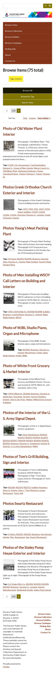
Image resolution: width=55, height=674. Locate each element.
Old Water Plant (10, 171)
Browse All (27, 90)
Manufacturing (9, 590)
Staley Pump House (42, 590)
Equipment (35, 443)
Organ (39, 352)
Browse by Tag (27, 96)
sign (27, 537)
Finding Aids (10, 49)
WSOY (19, 317)
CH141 (42, 212)
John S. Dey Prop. (17, 399)
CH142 (6, 215)
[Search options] (45, 6)
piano (45, 352)
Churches (21, 215)
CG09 (10, 165)
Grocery (26, 396)
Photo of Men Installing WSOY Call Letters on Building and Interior (26, 281)
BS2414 (36, 437)
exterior (40, 215)
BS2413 (29, 437)
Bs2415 (44, 437)
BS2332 (27, 534)
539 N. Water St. (15, 393)
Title (25, 118)
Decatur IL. (8, 168)
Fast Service (46, 534)
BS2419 (29, 440)
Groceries (17, 396)
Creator (32, 118)
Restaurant (8, 493)
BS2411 (43, 434)
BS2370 (19, 487)
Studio (18, 355)
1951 (36, 209)
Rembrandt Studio (25, 590)
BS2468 (31, 311)
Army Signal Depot (31, 434)
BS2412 (21, 437)
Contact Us (10, 61)
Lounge (41, 490)
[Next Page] (19, 111)
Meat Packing (32, 262)
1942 (10, 311)
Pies (12, 537)
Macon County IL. (41, 168)
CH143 (13, 215)
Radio (45, 314)
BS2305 (6, 587)
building (27, 212)
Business (36, 259)
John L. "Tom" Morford (28, 490)
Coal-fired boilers (38, 165)
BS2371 (27, 487)
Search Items (27, 102)
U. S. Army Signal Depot (21, 446)
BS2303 (37, 584)
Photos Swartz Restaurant (23, 503)
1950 (30, 209)
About (8, 55)
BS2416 (6, 440)
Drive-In (6, 490)
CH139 (35, 212)
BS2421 (45, 440)
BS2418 (21, 440)
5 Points (12, 534)
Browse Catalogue (13, 43)
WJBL (24, 355)
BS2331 (19, 534)
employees (8, 396)
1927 (25, 209)
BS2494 (28, 259)
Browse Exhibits (12, 37)
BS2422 (6, 443)
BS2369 (11, 487)
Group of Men (20, 168)
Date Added (43, 118)
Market (29, 399)
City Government (22, 165)
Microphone (30, 352)
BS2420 (37, 440)
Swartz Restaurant (38, 537)
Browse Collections (13, 31)
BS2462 (26, 393)
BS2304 (45, 584)
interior (30, 168)
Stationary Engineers (27, 171)
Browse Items (11, 25)
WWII (35, 446)
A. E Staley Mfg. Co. (16, 584)
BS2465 (26, 350)
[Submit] (50, 6)
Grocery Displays (38, 396)
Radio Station (9, 317)
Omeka (6, 666)
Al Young (12, 259)
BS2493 (20, 259)
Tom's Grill (18, 493)
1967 (41, 209)
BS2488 (38, 311)
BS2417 (14, 440)
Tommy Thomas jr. (27, 174)
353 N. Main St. (20, 311)
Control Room (18, 314)
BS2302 (29, 584)
